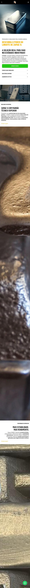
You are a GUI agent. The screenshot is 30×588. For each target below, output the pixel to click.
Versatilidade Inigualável (8, 70)
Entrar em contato (15, 66)
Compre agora (4, 123)
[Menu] (1, 2)
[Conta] (28, 2)
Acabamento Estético (6, 76)
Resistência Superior (6, 73)
